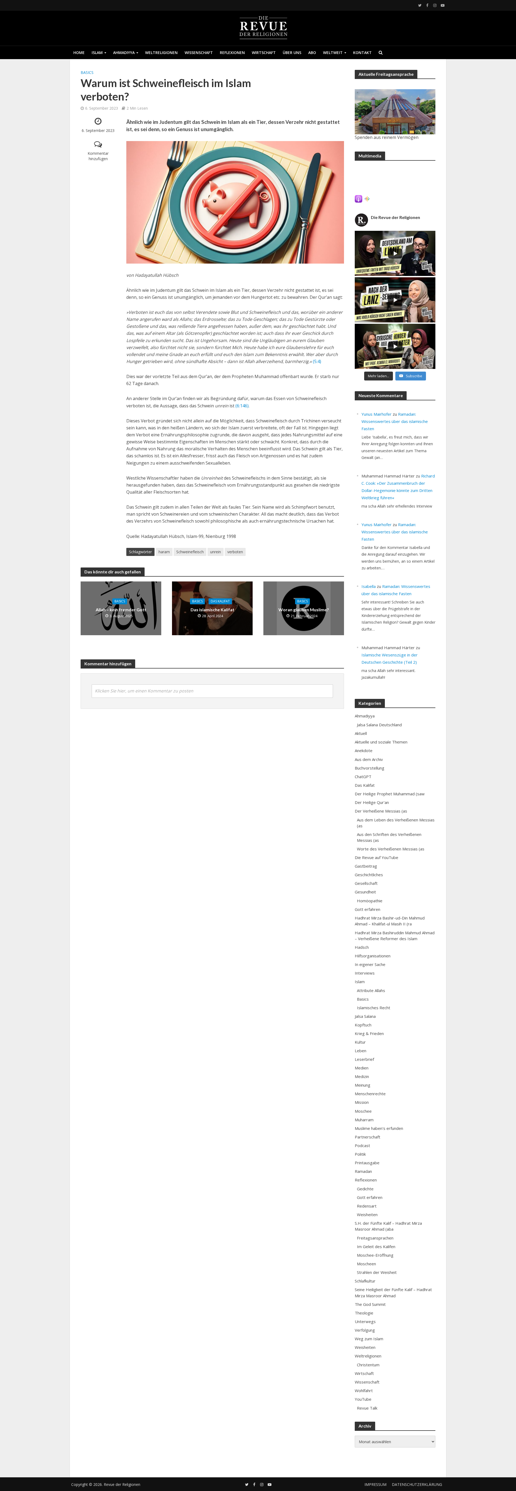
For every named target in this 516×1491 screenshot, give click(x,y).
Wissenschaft (199, 52)
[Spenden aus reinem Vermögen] (395, 111)
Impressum (375, 1484)
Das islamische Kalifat (212, 609)
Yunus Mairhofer (376, 414)
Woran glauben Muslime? (303, 609)
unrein (215, 551)
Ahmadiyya (124, 52)
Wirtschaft (264, 52)
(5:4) (317, 361)
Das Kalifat (220, 601)
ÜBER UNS (292, 52)
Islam (97, 52)
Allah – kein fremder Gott (121, 609)
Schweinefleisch (190, 551)
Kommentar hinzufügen (98, 156)
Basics (87, 72)
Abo (312, 52)
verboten (235, 551)
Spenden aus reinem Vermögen (386, 137)
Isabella (368, 586)
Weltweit (333, 52)
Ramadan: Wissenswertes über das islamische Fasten (394, 421)
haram (164, 551)
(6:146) (242, 406)
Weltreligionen (161, 52)
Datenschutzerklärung (417, 1484)
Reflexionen (232, 52)
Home (79, 52)
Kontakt (362, 52)
